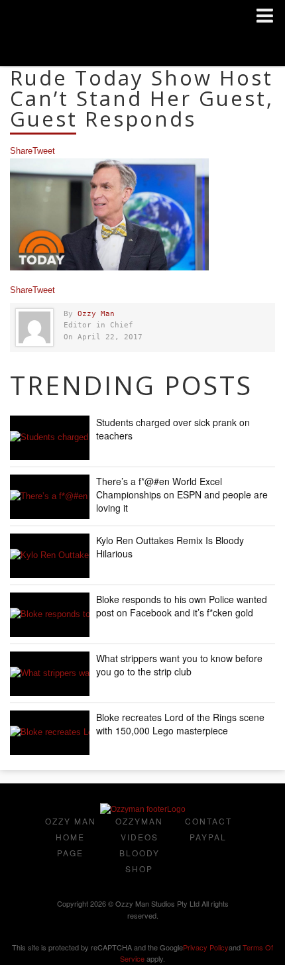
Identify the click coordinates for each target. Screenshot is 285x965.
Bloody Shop (139, 860)
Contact (208, 820)
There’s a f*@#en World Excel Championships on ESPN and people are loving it (182, 494)
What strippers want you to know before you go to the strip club (179, 665)
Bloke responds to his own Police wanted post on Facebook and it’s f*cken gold (181, 606)
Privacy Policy (206, 947)
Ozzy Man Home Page (70, 836)
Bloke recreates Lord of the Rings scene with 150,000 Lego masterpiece (180, 723)
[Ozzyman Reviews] (143, 809)
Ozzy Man (96, 314)
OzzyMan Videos (139, 828)
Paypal (208, 836)
